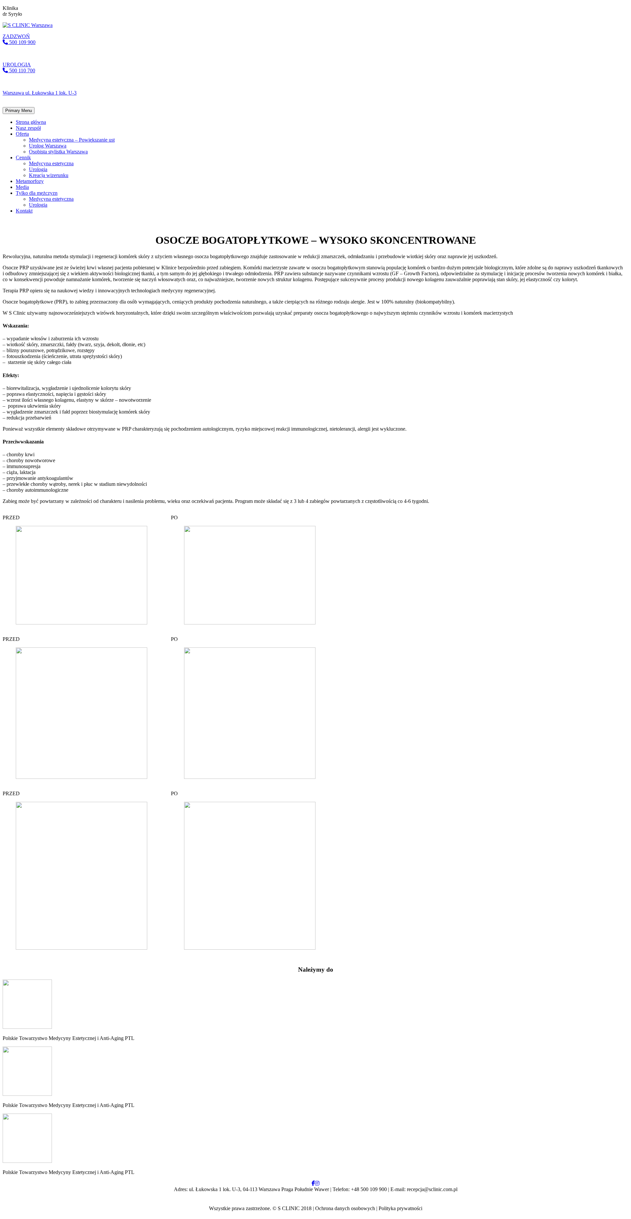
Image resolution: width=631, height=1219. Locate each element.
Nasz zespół (28, 128)
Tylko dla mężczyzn (37, 193)
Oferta (22, 134)
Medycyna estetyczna (51, 163)
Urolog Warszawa (47, 145)
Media (22, 187)
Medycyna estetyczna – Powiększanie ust (72, 140)
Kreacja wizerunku (48, 175)
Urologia (38, 169)
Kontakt (24, 211)
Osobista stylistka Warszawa (58, 151)
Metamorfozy (30, 181)
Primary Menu (18, 110)
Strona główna (31, 122)
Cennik (23, 157)
